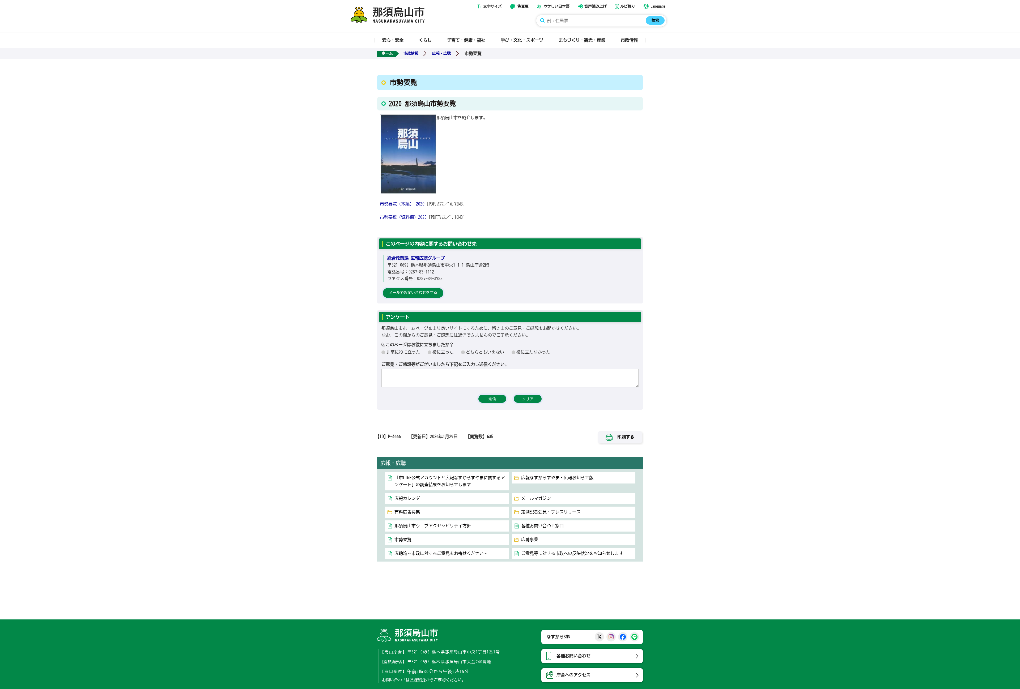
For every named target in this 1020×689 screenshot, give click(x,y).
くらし (425, 40)
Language (658, 6)
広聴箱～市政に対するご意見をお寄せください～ (441, 553)
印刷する (625, 437)
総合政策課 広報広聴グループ (416, 258)
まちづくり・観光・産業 (582, 40)
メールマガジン (536, 498)
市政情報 (629, 40)
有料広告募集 (407, 512)
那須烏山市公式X (599, 636)
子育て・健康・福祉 (466, 40)
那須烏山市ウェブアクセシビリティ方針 (432, 526)
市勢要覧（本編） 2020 (402, 204)
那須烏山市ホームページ (388, 15)
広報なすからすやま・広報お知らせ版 (557, 478)
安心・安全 (392, 40)
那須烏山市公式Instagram (611, 636)
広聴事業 (529, 539)
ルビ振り (627, 6)
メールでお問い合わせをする (413, 292)
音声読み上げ (595, 6)
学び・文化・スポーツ (522, 40)
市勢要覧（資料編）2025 (403, 217)
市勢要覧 (402, 539)
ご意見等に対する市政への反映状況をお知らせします (572, 553)
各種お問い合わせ (573, 656)
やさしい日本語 (556, 6)
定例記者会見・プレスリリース (551, 512)
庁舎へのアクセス (573, 675)
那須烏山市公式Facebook (622, 636)
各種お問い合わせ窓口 (542, 526)
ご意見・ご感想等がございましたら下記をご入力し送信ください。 (445, 364)
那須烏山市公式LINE (634, 636)
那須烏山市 (407, 635)
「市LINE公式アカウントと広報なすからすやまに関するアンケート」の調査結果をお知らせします (449, 481)
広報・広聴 (441, 53)
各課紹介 (418, 680)
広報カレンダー (409, 498)
